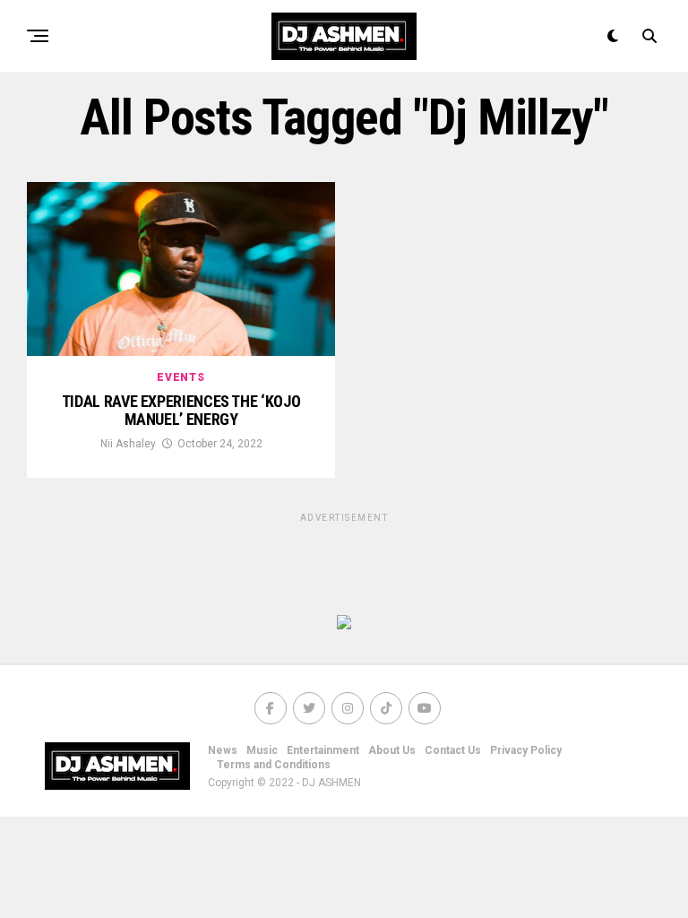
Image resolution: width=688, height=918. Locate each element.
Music (262, 750)
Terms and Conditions (274, 764)
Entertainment (323, 750)
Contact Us (453, 750)
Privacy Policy (526, 750)
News (222, 750)
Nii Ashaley (128, 443)
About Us (392, 750)
